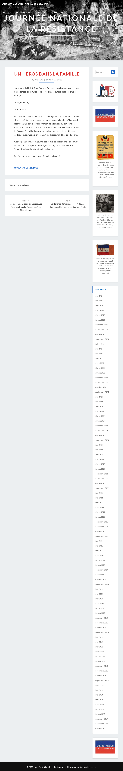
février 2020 (100, 608)
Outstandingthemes (88, 767)
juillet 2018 (100, 685)
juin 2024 (99, 397)
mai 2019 (99, 642)
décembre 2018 (101, 666)
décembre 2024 (101, 377)
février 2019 (100, 656)
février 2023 (100, 464)
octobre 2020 (100, 579)
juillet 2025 (100, 344)
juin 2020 (99, 589)
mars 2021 (99, 555)
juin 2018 (99, 690)
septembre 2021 (102, 536)
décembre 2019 (101, 618)
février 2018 (100, 709)
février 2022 (100, 512)
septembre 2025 (102, 339)
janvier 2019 (100, 661)
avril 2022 (99, 502)
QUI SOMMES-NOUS (24, 12)
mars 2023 (99, 459)
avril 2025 (99, 358)
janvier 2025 (100, 373)
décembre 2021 (101, 522)
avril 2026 (99, 305)
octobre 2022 (100, 483)
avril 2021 (99, 550)
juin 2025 (99, 349)
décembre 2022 (101, 474)
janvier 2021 (100, 565)
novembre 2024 (101, 382)
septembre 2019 (102, 632)
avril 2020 (99, 599)
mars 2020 (99, 603)
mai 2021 (99, 546)
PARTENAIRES (87, 12)
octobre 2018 (100, 675)
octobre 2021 (100, 531)
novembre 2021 (101, 526)
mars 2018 (99, 704)
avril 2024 (99, 406)
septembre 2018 (102, 680)
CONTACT (8, 21)
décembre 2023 (101, 425)
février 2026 (100, 315)
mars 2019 (99, 651)
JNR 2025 (41, 12)
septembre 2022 (102, 488)
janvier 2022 (100, 517)
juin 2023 (99, 445)
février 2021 (100, 560)
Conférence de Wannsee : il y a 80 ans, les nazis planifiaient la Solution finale (68, 204)
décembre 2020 (101, 570)
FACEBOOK (102, 12)
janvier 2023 (100, 469)
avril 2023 (99, 454)
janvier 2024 (100, 421)
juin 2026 (99, 296)
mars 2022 (99, 507)
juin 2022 (99, 493)
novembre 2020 (101, 574)
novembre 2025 (101, 329)
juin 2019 (99, 637)
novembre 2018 (101, 671)
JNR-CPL (39, 80)
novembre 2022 (101, 478)
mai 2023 (99, 449)
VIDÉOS (72, 12)
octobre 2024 (100, 387)
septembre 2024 (102, 392)
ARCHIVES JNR (57, 12)
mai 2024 (99, 401)
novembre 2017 (101, 723)
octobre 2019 (100, 627)
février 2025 (100, 368)
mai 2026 (99, 300)
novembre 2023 (101, 430)
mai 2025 (99, 353)
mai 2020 (99, 594)
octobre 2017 (100, 728)
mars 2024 (99, 411)
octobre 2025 (100, 334)
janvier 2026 (100, 320)
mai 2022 (99, 498)
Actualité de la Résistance (26, 167)
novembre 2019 (101, 623)
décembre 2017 (101, 719)
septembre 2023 (102, 440)
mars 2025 (99, 363)
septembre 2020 (102, 584)
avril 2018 (99, 699)
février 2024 (100, 416)
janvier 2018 (100, 714)
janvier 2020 (100, 613)
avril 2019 (99, 647)
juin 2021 (99, 541)
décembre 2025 (101, 324)
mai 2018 (99, 695)
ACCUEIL (7, 12)
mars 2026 (99, 310)
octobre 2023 (100, 435)
